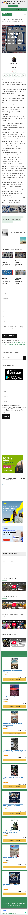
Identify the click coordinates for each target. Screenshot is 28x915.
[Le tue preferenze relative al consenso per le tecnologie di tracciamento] (25, 912)
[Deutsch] (4, 2)
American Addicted (14, 29)
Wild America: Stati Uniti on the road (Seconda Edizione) (12, 724)
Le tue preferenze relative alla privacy (15, 910)
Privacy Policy (18, 905)
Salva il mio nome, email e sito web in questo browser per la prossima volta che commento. (15, 328)
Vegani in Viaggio (18, 903)
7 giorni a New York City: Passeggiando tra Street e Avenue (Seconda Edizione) (14, 751)
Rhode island (6, 219)
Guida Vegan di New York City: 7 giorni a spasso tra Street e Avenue (13, 831)
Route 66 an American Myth (10, 857)
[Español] (7, 2)
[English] (1, 2)
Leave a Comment (14, 48)
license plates (18, 217)
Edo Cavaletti (14, 63)
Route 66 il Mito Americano (10, 696)
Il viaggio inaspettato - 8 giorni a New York (13, 777)
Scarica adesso (13, 6)
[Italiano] (5, 2)
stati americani (16, 219)
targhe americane (7, 222)
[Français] (3, 2)
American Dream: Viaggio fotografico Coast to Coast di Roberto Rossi (13, 804)
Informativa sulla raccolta (9, 913)
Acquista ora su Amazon (14, 679)
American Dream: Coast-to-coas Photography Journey (11, 885)
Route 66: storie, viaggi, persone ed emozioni (12, 670)
